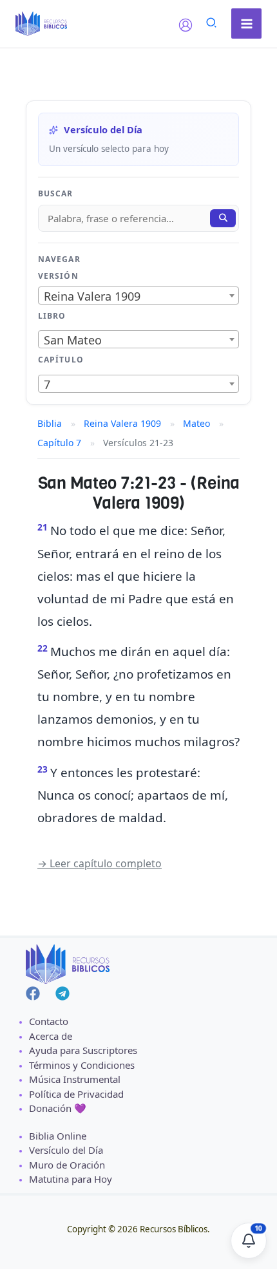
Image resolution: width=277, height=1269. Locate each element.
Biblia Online (57, 1135)
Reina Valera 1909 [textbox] (92, 296)
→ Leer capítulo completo (99, 863)
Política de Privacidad (76, 1093)
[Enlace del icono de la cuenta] (185, 25)
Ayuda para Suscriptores (83, 1050)
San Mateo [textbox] (73, 340)
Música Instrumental (74, 1079)
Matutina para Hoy (70, 1178)
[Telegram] (62, 993)
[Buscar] (223, 218)
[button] (211, 24)
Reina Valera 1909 (122, 423)
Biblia (49, 423)
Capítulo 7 (59, 443)
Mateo (196, 423)
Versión (58, 275)
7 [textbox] (47, 384)
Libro (52, 315)
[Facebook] (33, 993)
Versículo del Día (66, 1149)
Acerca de (50, 1035)
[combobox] (138, 296)
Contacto (48, 1021)
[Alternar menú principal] (246, 23)
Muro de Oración (67, 1164)
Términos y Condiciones (82, 1064)
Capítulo (61, 359)
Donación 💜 (57, 1108)
